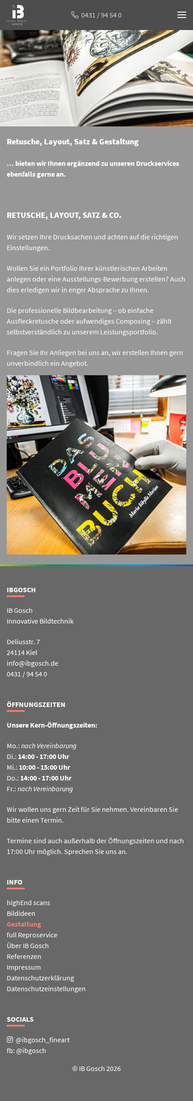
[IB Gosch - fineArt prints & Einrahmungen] (17, 20)
